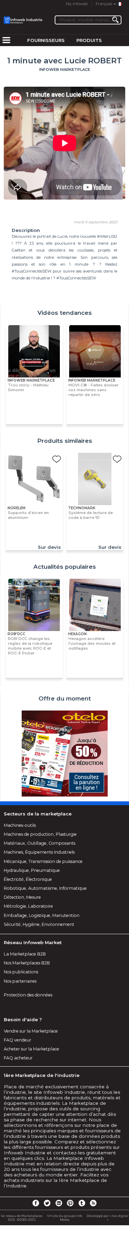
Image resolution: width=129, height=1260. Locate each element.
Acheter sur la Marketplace (31, 1048)
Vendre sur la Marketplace (31, 1031)
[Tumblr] (82, 1203)
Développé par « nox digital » (107, 1217)
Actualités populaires (64, 566)
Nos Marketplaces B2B (27, 962)
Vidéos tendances (64, 312)
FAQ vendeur (17, 1040)
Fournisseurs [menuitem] (46, 40)
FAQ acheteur (18, 1057)
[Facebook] (35, 1203)
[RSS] (93, 1203)
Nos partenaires (20, 981)
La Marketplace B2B (25, 954)
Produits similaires (64, 440)
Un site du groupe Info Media (64, 1217)
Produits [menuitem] (89, 40)
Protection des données (28, 994)
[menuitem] (6, 40)
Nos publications (21, 971)
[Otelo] (65, 754)
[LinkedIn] (59, 1203)
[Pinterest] (70, 1203)
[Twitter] (47, 1203)
